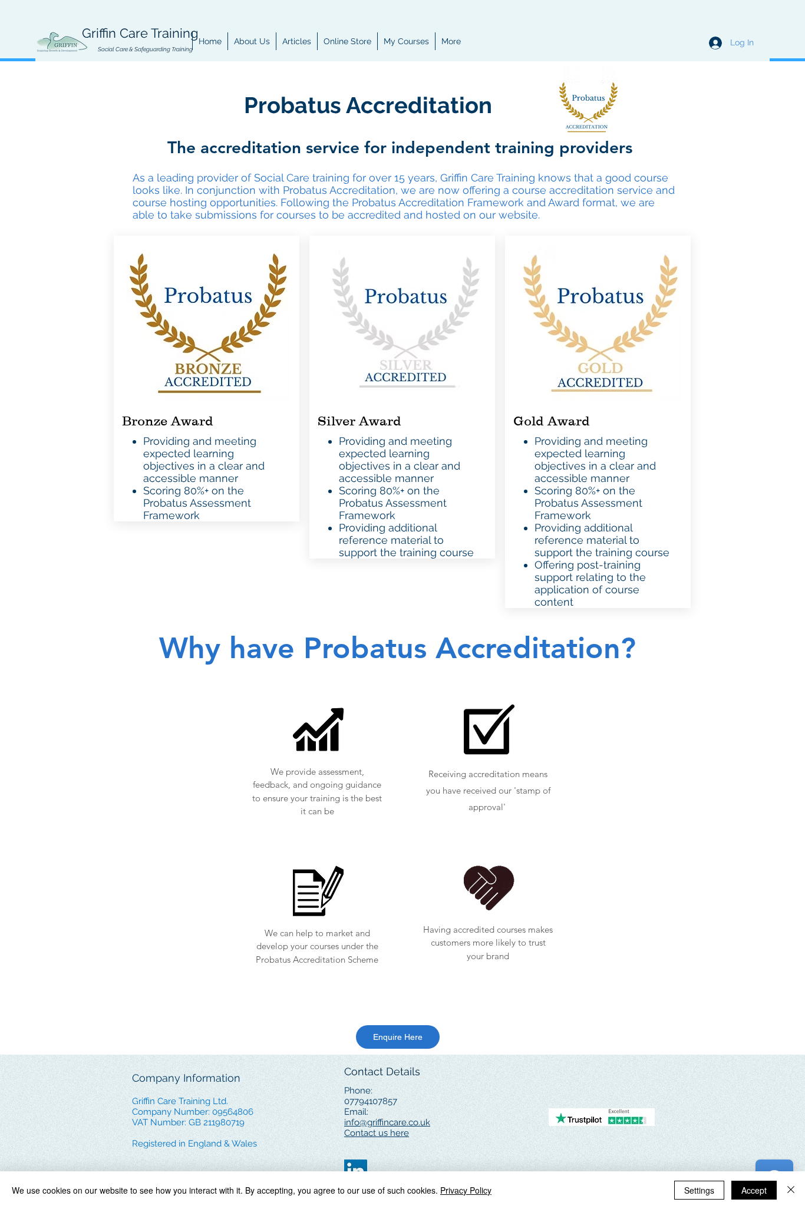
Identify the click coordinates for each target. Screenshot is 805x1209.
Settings (699, 1190)
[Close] (791, 1190)
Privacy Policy (465, 1190)
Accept (754, 1190)
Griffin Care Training (140, 33)
